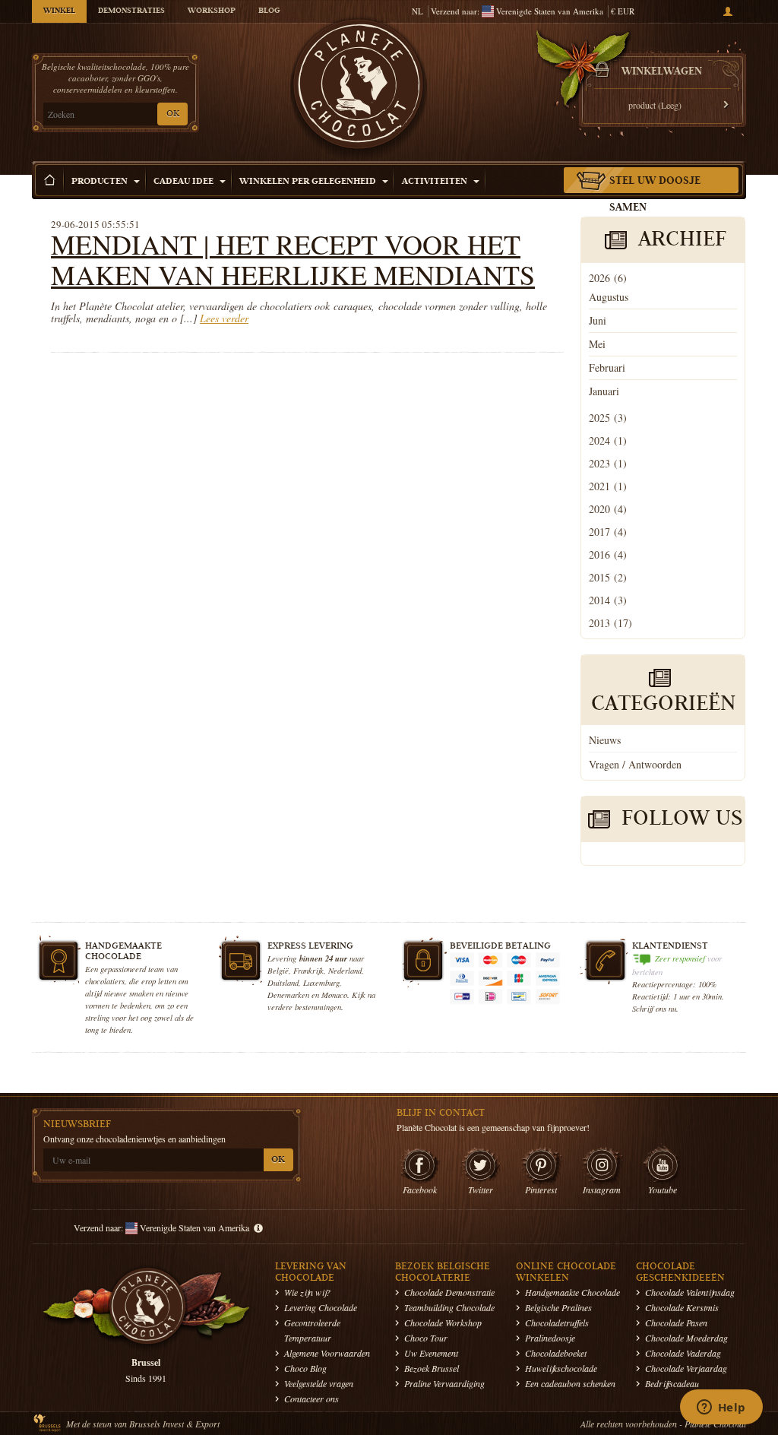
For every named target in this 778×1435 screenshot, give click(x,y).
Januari (604, 391)
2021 (608, 486)
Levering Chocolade (320, 1307)
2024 (608, 440)
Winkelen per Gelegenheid (308, 182)
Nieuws (605, 740)
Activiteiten (436, 182)
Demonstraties (131, 11)
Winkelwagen (661, 72)
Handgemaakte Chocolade (572, 1292)
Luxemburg (321, 982)
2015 (608, 577)
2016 (608, 554)
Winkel (59, 11)
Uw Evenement (431, 1353)
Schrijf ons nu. (655, 1008)
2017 (608, 531)
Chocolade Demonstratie (449, 1292)
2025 (608, 417)
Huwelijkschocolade (561, 1368)
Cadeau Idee (184, 182)
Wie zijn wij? (307, 1292)
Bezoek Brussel (431, 1368)
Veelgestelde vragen (318, 1383)
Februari (607, 367)
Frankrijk (308, 970)
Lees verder (224, 318)
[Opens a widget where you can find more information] (721, 1408)
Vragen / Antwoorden (635, 764)
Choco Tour (426, 1338)
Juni (597, 320)
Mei (597, 344)
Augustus (608, 297)
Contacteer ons (311, 1398)
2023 (608, 463)
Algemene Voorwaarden (327, 1353)
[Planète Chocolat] (358, 88)
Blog (269, 11)
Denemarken (288, 994)
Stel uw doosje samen (655, 195)
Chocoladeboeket (556, 1353)
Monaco (334, 994)
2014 (608, 600)
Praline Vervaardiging (444, 1383)
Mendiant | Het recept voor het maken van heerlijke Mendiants (293, 259)
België (278, 970)
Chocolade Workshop (443, 1322)
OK (172, 114)
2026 (608, 278)
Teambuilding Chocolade (449, 1307)
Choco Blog (305, 1368)
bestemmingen (318, 1006)
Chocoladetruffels (557, 1322)
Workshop (212, 11)
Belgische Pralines (558, 1307)
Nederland (345, 970)
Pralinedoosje (550, 1338)
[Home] (50, 180)
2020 (608, 509)
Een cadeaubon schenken (570, 1383)
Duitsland (283, 982)
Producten (100, 182)
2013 (610, 623)
